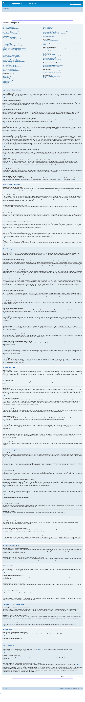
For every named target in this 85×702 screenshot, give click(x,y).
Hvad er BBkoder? (6, 74)
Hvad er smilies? (5, 77)
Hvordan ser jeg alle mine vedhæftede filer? (52, 72)
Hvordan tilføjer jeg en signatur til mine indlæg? (11, 57)
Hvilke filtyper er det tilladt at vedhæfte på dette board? (54, 70)
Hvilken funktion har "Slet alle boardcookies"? (11, 38)
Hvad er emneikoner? (6, 85)
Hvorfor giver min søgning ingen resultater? (52, 55)
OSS (72, 10)
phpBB (38, 690)
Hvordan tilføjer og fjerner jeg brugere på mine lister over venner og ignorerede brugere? (61, 50)
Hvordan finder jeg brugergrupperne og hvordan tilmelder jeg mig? (56, 31)
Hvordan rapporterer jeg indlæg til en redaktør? (11, 66)
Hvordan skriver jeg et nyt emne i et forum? (11, 55)
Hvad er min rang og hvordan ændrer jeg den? (11, 49)
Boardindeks (6, 8)
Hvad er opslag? (5, 82)
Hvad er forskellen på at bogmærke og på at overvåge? (54, 63)
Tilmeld (76, 10)
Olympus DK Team (48, 691)
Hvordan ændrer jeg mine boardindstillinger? (11, 43)
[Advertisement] (42, 16)
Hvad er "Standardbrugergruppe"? (50, 34)
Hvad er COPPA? (6, 36)
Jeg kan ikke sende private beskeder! (51, 40)
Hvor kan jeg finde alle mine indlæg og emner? (52, 59)
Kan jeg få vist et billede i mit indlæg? (9, 78)
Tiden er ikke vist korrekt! (7, 44)
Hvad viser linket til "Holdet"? (49, 36)
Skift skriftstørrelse (81, 8)
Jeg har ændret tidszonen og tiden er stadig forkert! (12, 45)
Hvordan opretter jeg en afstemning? (9, 59)
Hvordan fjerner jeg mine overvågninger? (51, 66)
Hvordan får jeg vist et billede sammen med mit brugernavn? (14, 48)
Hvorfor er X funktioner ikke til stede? (50, 77)
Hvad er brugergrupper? (48, 29)
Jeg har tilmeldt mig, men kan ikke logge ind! (11, 33)
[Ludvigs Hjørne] (7, 2)
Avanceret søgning (79, 5)
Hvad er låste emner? (6, 83)
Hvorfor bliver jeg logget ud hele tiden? (10, 29)
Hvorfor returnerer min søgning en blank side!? (52, 57)
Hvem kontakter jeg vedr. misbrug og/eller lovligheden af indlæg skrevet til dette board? (60, 79)
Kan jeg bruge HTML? (6, 76)
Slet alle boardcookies (67, 688)
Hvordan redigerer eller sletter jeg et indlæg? (11, 56)
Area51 (71, 657)
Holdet (61, 688)
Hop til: (62, 676)
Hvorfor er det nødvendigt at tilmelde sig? (10, 28)
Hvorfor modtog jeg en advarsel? (9, 65)
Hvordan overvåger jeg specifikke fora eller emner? (53, 65)
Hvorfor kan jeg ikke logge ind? (8, 27)
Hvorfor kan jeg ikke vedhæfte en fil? (9, 64)
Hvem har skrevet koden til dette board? (51, 76)
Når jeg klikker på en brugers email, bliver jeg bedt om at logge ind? (15, 50)
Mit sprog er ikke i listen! (7, 47)
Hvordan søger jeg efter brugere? (50, 58)
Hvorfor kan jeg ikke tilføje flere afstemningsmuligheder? (13, 61)
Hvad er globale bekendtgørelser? (9, 80)
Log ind (81, 10)
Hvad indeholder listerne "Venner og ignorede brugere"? (54, 48)
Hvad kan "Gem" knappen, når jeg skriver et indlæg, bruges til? (15, 68)
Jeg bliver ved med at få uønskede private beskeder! (54, 41)
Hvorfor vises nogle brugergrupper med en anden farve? (54, 33)
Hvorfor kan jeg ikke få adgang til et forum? (11, 62)
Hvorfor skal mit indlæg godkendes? (9, 69)
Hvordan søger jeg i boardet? (49, 54)
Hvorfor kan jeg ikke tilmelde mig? (9, 37)
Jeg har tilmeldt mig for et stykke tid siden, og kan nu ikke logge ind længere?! (18, 34)
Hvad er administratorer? (48, 27)
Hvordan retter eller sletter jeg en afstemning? (11, 60)
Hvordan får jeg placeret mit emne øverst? (11, 70)
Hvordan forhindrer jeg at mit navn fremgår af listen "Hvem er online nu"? (17, 31)
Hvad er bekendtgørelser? (7, 81)
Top (4, 97)
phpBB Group (40, 649)
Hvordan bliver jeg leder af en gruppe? (51, 32)
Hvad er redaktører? (47, 28)
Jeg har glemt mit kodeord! (7, 32)
